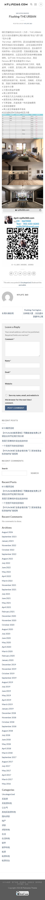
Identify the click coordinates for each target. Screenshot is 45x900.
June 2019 (6, 691)
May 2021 (6, 603)
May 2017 (6, 770)
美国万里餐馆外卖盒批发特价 (15, 441)
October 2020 (8, 625)
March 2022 (7, 580)
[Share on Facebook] (16, 273)
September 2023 (9, 536)
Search (5, 468)
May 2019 (6, 695)
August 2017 (7, 761)
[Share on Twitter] (20, 273)
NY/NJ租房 (6, 882)
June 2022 (6, 567)
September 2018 (9, 726)
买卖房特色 (7, 803)
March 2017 (7, 779)
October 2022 (8, 549)
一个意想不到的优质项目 (13, 445)
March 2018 (7, 753)
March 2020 (7, 651)
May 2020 (6, 642)
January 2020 (7, 660)
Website (8, 384)
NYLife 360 (28, 23)
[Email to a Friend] (25, 273)
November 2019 (9, 669)
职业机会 (23, 882)
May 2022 (6, 572)
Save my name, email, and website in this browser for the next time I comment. (22, 399)
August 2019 (7, 682)
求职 (4, 825)
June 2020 (6, 638)
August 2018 (7, 731)
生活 (4, 834)
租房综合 (6, 860)
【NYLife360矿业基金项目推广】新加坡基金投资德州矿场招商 (21, 452)
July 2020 (6, 633)
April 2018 (6, 748)
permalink (22, 285)
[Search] (31, 4)
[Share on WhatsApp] (11, 273)
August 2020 (7, 629)
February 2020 (8, 655)
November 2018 (9, 717)
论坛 (26, 884)
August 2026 (7, 532)
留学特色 (6, 847)
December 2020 (9, 616)
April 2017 (6, 775)
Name (8, 361)
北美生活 (31, 882)
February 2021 (8, 611)
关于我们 (20, 884)
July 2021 (6, 594)
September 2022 (9, 554)
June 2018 (6, 739)
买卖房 (5, 799)
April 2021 (6, 607)
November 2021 (9, 585)
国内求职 (6, 816)
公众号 (5, 807)
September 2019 (9, 678)
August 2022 (7, 558)
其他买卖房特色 (9, 812)
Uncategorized (22, 13)
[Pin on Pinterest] (29, 273)
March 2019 (7, 704)
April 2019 (6, 700)
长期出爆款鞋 (8, 313)
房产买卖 (15, 882)
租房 (4, 851)
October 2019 (8, 673)
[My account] (41, 4)
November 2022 (9, 545)
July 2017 (6, 766)
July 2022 (6, 563)
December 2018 (9, 713)
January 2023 (7, 541)
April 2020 (6, 647)
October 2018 (8, 722)
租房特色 (6, 856)
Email (7, 372)
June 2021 (6, 598)
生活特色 (6, 838)
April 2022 (6, 576)
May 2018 (6, 744)
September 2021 (9, 589)
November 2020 (9, 620)
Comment (9, 339)
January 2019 (7, 708)
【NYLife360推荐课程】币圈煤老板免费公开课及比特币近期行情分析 (21, 434)
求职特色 (6, 829)
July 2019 (6, 686)
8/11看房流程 (8, 428)
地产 (4, 820)
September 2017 (9, 757)
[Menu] (35, 4)
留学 (4, 843)
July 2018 (6, 735)
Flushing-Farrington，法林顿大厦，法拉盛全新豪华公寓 (33, 313)
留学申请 (39, 882)
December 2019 (9, 664)
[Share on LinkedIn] (34, 273)
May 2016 (6, 783)
